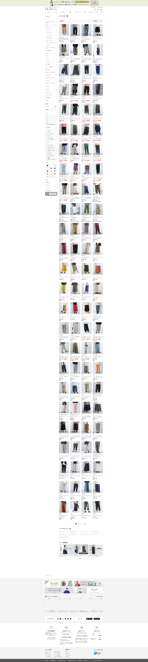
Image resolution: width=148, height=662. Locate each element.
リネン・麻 (50, 137)
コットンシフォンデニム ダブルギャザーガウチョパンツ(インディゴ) (86, 417)
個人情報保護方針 (53, 660)
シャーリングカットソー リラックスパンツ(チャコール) (98, 238)
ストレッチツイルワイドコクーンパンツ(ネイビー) (75, 397)
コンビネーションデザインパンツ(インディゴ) (98, 317)
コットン (49, 132)
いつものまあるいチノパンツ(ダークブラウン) (98, 198)
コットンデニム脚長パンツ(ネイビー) (64, 377)
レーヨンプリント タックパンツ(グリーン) (64, 238)
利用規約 (46, 660)
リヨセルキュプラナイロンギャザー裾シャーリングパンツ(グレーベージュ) (98, 337)
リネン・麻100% (51, 139)
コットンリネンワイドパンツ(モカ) (98, 258)
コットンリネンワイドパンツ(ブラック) (86, 317)
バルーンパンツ (84, 531)
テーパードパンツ (95, 531)
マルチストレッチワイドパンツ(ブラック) (75, 258)
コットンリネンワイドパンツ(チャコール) (86, 277)
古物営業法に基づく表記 (72, 660)
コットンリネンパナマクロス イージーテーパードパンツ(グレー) (64, 456)
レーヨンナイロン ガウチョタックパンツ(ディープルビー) (75, 436)
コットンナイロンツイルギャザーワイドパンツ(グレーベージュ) (64, 198)
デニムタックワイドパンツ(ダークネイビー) (64, 79)
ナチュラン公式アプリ (51, 638)
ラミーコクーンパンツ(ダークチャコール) (87, 138)
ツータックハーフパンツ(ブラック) (98, 39)
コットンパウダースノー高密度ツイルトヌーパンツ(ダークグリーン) (75, 119)
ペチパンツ (94, 534)
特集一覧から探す (57, 651)
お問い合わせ (67, 656)
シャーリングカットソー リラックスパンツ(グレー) (86, 238)
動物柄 (49, 157)
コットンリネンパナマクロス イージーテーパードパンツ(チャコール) (98, 436)
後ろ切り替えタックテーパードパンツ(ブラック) (64, 476)
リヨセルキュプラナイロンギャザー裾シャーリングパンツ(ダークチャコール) (86, 337)
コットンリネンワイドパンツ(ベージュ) (64, 317)
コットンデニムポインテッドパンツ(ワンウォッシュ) (98, 138)
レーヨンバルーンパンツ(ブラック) (87, 99)
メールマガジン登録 (51, 637)
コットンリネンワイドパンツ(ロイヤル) (86, 297)
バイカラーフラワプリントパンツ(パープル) (75, 178)
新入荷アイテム (47, 651)
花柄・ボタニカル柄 (51, 159)
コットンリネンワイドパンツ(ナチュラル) (98, 297)
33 (83, 523)
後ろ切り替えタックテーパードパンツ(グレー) (98, 456)
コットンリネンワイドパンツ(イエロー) (64, 277)
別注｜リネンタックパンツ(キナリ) (64, 417)
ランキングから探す (57, 653)
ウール (49, 130)
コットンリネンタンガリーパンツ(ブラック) (98, 99)
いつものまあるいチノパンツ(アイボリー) (75, 218)
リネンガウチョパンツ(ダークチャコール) (98, 119)
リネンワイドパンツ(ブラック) (87, 476)
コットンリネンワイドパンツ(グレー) (75, 277)
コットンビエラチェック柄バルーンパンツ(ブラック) (75, 59)
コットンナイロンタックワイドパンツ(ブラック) (64, 138)
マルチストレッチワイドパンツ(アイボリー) (86, 258)
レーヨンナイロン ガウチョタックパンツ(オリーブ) (86, 436)
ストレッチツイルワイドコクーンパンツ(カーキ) (86, 377)
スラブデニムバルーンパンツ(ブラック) (86, 79)
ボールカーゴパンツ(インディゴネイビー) (75, 516)
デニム (49, 135)
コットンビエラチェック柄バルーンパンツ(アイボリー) (86, 59)
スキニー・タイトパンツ (85, 534)
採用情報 (85, 660)
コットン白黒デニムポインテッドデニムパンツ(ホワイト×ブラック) (75, 158)
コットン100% (50, 133)
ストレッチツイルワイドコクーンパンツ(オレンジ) (98, 377)
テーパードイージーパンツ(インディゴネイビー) (98, 158)
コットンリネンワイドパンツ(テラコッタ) (98, 277)
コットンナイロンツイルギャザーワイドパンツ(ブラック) (98, 178)
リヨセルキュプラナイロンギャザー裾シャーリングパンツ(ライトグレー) (64, 357)
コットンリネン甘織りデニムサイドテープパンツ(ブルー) (87, 198)
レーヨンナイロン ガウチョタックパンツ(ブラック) (64, 436)
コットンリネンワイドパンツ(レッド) (75, 317)
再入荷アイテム (47, 653)
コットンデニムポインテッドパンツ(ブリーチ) (64, 158)
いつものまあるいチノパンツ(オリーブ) (86, 218)
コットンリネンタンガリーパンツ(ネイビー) (64, 119)
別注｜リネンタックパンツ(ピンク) (75, 417)
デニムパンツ (61, 531)
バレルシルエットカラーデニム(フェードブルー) (86, 39)
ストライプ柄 (50, 145)
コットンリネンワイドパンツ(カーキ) (75, 297)
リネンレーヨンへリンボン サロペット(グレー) (87, 357)
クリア (47, 194)
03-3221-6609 (66, 637)
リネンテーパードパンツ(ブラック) (75, 496)
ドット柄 (49, 152)
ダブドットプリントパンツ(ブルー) (86, 496)
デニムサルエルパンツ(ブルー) (87, 516)
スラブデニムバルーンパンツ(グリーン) (64, 99)
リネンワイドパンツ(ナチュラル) (75, 476)
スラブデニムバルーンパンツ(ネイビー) (98, 79)
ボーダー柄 (50, 154)
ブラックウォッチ (51, 148)
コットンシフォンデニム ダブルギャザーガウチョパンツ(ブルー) (98, 417)
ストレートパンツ (73, 534)
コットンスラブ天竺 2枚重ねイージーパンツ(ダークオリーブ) (75, 357)
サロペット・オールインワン (63, 538)
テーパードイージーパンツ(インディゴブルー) (64, 178)
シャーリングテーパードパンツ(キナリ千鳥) (86, 397)
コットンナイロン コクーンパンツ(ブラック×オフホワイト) (86, 119)
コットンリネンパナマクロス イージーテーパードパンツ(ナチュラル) (86, 456)
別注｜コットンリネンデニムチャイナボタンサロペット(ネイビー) (98, 59)
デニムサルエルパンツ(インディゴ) (98, 516)
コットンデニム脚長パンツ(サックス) (98, 357)
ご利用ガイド (67, 653)
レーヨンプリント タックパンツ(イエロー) (75, 238)
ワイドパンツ (72, 531)
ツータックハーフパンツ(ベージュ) (64, 59)
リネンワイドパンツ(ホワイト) (98, 476)
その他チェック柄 (51, 150)
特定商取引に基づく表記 (62, 660)
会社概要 (79, 660)
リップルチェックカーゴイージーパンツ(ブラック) (64, 337)
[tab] (80, 558)
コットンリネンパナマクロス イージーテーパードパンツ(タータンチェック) (75, 456)
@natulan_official (100, 596)
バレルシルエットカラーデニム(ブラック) (75, 39)
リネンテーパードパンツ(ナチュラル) (64, 496)
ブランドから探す (48, 656)
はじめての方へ (67, 651)
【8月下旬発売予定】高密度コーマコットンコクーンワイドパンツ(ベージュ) (64, 39)
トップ (46, 575)
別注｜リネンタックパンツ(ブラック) (98, 397)
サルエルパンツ (62, 534)
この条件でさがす (53, 193)
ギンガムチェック (51, 147)
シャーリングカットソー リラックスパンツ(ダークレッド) (64, 258)
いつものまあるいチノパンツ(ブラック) (64, 218)
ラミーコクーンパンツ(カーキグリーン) (75, 138)
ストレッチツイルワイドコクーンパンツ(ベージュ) (64, 397)
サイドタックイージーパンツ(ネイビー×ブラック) (98, 496)
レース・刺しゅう (51, 155)
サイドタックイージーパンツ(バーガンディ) (64, 516)
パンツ (51, 575)
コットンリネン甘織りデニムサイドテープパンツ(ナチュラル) (75, 198)
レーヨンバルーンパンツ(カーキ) (75, 99)
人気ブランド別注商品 (57, 656)
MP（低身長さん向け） (51, 124)
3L (47, 122)
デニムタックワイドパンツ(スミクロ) (75, 79)
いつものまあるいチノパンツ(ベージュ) (98, 218)
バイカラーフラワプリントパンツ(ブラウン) (86, 178)
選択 (55, 106)
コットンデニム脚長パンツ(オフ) (75, 377)
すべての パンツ (49, 50)
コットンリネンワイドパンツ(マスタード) (64, 297)
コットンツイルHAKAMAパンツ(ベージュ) (75, 337)
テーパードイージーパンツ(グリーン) (86, 158)
